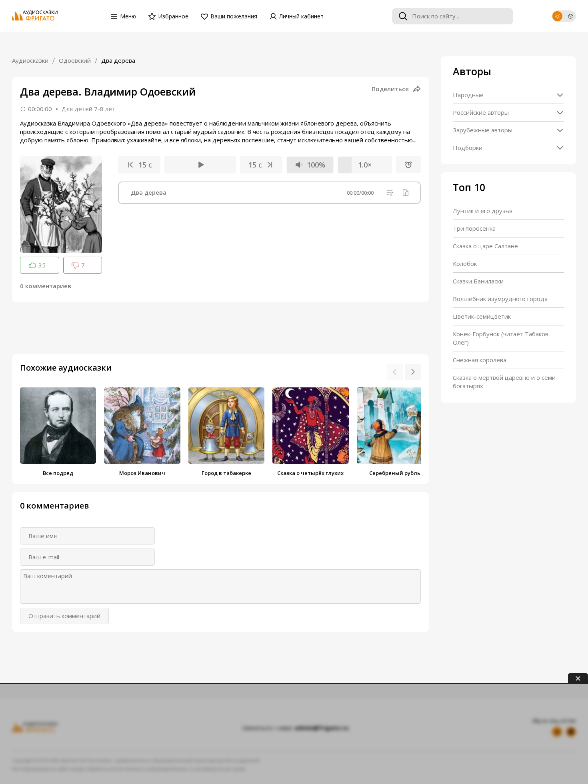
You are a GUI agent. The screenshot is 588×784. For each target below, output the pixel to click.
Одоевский (75, 60)
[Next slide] (413, 372)
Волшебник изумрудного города (500, 299)
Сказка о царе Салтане (485, 246)
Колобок (465, 263)
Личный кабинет (301, 16)
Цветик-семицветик (482, 316)
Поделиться (390, 89)
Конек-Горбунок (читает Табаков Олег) (500, 338)
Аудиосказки (30, 60)
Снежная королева (479, 360)
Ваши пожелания (233, 16)
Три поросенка (474, 228)
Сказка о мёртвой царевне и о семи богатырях (504, 381)
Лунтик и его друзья (482, 211)
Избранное (173, 16)
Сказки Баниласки (478, 281)
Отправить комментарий (64, 616)
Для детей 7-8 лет (88, 109)
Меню (128, 16)
